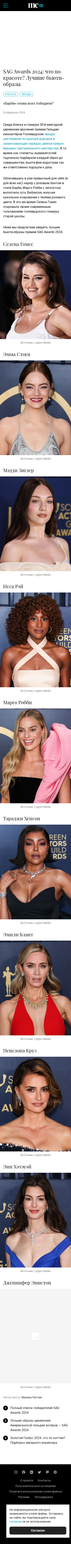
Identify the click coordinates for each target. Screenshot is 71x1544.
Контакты (44, 1480)
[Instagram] (15, 1472)
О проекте (26, 1480)
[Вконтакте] (31, 1472)
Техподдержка (43, 1497)
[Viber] (47, 1472)
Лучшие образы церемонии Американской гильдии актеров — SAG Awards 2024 (39, 1425)
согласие (15, 1521)
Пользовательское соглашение (35, 1486)
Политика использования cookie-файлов (35, 1491)
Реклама (24, 1497)
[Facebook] (23, 1472)
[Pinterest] (55, 1472)
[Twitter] (39, 1472)
